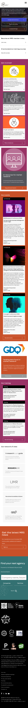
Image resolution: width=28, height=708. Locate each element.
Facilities (20, 583)
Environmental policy (6, 683)
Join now (3, 672)
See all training (9, 439)
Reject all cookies (13, 24)
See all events (8, 338)
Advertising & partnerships (7, 674)
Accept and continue (13, 19)
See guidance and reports (10, 188)
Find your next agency (13, 563)
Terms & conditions (6, 676)
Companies (7, 583)
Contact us (4, 689)
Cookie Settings (13, 28)
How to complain (5, 687)
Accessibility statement (7, 685)
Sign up (6, 547)
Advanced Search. (5, 571)
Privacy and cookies (6, 678)
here (8, 15)
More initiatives (9, 143)
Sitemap (3, 680)
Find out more (8, 376)
